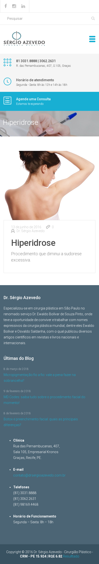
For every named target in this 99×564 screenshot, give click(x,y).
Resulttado (71, 556)
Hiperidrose (33, 243)
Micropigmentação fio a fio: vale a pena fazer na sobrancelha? (40, 378)
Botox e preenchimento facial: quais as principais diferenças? (41, 422)
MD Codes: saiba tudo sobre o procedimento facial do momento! (44, 400)
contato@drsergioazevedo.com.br (39, 475)
